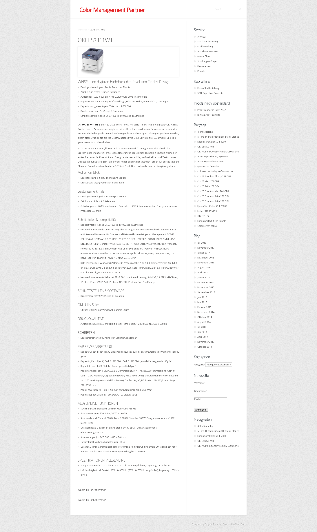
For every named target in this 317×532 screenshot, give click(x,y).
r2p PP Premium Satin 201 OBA (213, 201)
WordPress (241, 524)
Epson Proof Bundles (208, 166)
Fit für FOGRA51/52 (207, 211)
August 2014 (203, 322)
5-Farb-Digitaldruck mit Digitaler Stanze (218, 136)
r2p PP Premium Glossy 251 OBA (214, 176)
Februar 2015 (204, 307)
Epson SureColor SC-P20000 (212, 206)
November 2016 (205, 262)
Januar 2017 (203, 252)
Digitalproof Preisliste (208, 115)
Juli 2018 (201, 242)
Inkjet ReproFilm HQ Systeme (212, 156)
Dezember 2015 (205, 282)
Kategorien (199, 364)
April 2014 (202, 337)
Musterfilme (203, 56)
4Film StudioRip (205, 131)
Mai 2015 (202, 302)
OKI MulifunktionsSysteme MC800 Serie (218, 151)
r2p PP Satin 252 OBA (208, 186)
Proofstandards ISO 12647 (211, 110)
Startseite (82, 29)
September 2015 (206, 292)
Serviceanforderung (207, 41)
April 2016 (202, 272)
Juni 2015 (202, 297)
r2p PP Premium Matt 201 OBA (213, 191)
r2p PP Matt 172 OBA (208, 181)
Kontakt (201, 71)
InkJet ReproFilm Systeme (210, 161)
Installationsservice (207, 51)
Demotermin (204, 66)
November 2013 (205, 341)
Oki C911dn (203, 216)
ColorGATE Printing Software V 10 (215, 171)
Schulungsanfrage (206, 61)
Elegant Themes (213, 524)
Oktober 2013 (204, 346)
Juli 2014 (201, 327)
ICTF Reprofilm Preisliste (210, 93)
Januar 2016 (203, 277)
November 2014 (205, 312)
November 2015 (205, 287)
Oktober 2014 (204, 317)
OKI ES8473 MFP (205, 146)
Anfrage (201, 36)
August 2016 (203, 267)
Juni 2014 (202, 332)
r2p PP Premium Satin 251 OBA (213, 196)
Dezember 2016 (205, 257)
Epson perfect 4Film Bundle (211, 221)
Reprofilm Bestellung (208, 88)
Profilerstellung (205, 46)
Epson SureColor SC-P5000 (211, 141)
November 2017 (205, 247)
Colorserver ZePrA (207, 226)
